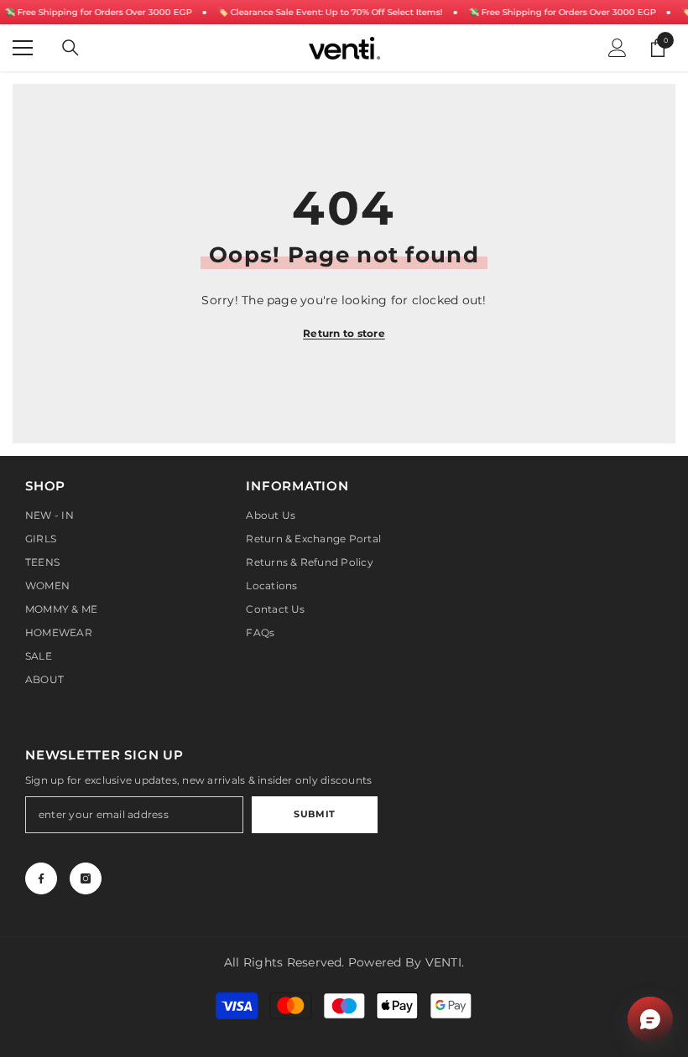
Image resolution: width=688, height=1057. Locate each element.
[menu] (23, 48)
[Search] (70, 48)
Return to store (344, 333)
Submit (314, 814)
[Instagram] (86, 878)
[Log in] (617, 48)
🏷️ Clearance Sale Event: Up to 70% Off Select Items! (329, 12)
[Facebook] (41, 878)
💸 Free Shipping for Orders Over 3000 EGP (97, 12)
